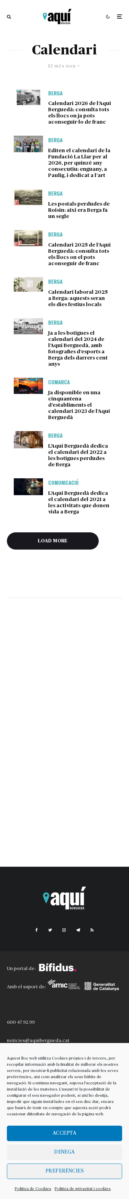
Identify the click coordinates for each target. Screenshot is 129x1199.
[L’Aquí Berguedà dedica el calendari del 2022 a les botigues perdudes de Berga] (28, 439)
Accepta (64, 1133)
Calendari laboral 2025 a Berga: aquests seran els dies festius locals (78, 298)
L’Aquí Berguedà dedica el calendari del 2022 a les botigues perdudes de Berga (78, 455)
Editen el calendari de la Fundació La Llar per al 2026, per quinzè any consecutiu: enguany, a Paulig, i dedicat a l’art (79, 163)
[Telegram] (78, 930)
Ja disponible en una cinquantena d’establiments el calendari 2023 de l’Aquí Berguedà (79, 405)
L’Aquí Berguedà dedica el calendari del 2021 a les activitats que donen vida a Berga (78, 502)
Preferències (64, 1171)
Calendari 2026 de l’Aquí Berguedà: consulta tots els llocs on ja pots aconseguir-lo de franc (79, 113)
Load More (53, 541)
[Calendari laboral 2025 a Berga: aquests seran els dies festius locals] (28, 284)
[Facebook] (36, 930)
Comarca (59, 382)
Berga (55, 93)
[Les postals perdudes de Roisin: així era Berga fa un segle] (28, 197)
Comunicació (63, 482)
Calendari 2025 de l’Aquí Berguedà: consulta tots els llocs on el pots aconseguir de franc (79, 254)
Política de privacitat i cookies (83, 1189)
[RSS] (92, 930)
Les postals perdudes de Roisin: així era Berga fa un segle (79, 210)
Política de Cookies (33, 1189)
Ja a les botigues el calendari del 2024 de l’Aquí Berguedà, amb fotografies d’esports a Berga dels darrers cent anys (78, 349)
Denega (64, 1152)
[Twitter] (50, 930)
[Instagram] (64, 930)
